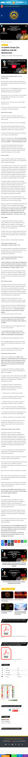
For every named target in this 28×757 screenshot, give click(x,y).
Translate (9, 723)
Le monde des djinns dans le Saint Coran (12, 6)
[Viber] (5, 544)
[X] (5, 541)
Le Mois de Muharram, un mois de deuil (7, 600)
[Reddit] (19, 541)
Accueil (4, 42)
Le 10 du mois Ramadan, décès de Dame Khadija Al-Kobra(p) (20, 613)
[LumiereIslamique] (14, 15)
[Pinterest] (15, 541)
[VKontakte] (22, 541)
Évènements (9, 42)
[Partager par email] (9, 544)
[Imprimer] (12, 544)
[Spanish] (8, 719)
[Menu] (1, 16)
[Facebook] (2, 541)
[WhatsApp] (25, 541)
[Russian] (7, 719)
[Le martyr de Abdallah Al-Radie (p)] (7, 606)
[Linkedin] (9, 541)
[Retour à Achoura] (21, 595)
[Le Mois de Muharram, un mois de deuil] (7, 595)
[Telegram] (2, 544)
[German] (4, 719)
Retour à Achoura (19, 599)
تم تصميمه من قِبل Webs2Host (19, 741)
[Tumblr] (12, 541)
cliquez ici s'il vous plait (16, 659)
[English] (3, 719)
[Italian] (5, 719)
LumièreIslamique (6, 741)
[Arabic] (1, 719)
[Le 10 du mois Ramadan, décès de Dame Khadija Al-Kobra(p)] (21, 606)
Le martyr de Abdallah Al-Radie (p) (6, 612)
